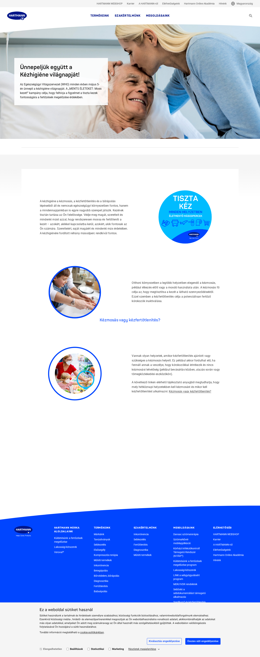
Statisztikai (97, 649)
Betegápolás (101, 570)
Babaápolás (100, 591)
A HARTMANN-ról (148, 3)
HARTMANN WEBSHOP (110, 3)
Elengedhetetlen (52, 649)
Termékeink (99, 16)
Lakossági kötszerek (65, 547)
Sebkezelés (100, 544)
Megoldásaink (158, 16)
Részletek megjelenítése (142, 649)
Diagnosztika (101, 581)
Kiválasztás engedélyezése (164, 641)
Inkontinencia (101, 565)
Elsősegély (99, 549)
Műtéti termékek (103, 560)
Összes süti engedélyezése (202, 641)
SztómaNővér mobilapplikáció (182, 541)
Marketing (118, 649)
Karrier (130, 3)
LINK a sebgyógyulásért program (186, 577)
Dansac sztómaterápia (186, 534)
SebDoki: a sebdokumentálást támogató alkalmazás (189, 593)
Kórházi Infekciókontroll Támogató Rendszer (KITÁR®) (186, 552)
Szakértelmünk (127, 16)
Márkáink (99, 534)
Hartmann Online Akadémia (199, 3)
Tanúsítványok (102, 539)
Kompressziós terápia (106, 555)
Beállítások (76, 649)
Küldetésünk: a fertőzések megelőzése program (187, 563)
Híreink (223, 3)
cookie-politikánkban (92, 632)
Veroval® (59, 552)
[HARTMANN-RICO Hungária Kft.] (17, 15)
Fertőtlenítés (101, 586)
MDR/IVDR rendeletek (185, 584)
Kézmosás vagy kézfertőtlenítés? (190, 391)
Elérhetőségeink (171, 3)
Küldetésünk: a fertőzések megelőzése (68, 540)
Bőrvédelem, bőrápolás (106, 575)
